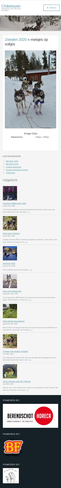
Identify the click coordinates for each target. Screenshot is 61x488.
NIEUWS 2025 (12, 161)
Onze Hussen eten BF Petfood (16, 381)
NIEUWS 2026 (12, 164)
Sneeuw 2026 (9, 263)
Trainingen (10, 173)
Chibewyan (10, 6)
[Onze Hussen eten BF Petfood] (30, 371)
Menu (53, 8)
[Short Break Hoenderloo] (30, 311)
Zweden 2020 (16, 39)
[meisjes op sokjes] (30, 128)
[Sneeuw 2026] (30, 253)
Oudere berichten (13, 167)
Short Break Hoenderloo (14, 321)
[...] (29, 212)
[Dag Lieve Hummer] (30, 223)
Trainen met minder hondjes (15, 351)
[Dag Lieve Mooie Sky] (30, 281)
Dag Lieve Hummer (11, 233)
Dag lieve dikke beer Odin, (15, 203)
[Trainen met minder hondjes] (30, 341)
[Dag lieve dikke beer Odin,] (30, 193)
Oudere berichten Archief (17, 170)
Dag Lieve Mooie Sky (12, 291)
